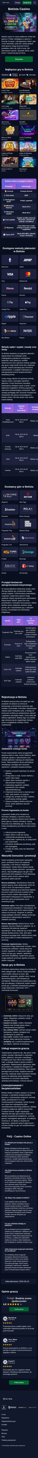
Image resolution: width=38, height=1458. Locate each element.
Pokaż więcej (19, 1382)
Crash (23, 75)
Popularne (5, 75)
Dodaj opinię (19, 1309)
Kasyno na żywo (15, 74)
